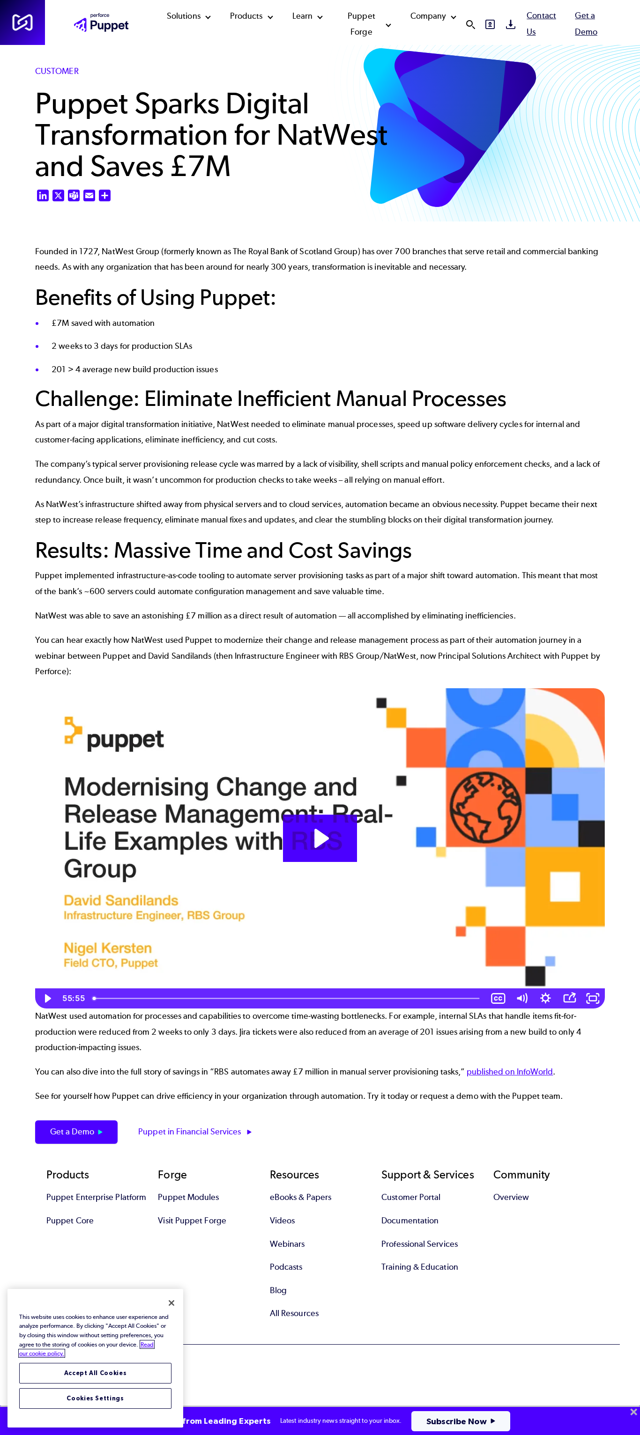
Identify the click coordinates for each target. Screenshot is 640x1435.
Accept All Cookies (95, 1372)
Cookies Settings (95, 1398)
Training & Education (419, 1267)
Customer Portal (410, 1197)
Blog (278, 1290)
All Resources (294, 1313)
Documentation (410, 1220)
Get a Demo (72, 1131)
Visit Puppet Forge (192, 1220)
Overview (511, 1197)
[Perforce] (22, 22)
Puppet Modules (188, 1197)
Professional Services (419, 1244)
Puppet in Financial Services (190, 1131)
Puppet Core (70, 1220)
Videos (282, 1220)
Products (246, 16)
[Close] (171, 1303)
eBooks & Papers (300, 1197)
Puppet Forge (361, 24)
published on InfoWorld (510, 1072)
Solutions (184, 16)
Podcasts (286, 1267)
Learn (302, 16)
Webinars (287, 1244)
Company (428, 16)
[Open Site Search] (470, 24)
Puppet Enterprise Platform (96, 1197)
